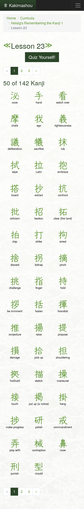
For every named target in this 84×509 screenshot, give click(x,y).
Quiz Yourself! (42, 57)
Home (11, 18)
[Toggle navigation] (78, 5)
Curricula (27, 18)
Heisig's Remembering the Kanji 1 (37, 22)
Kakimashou (20, 5)
